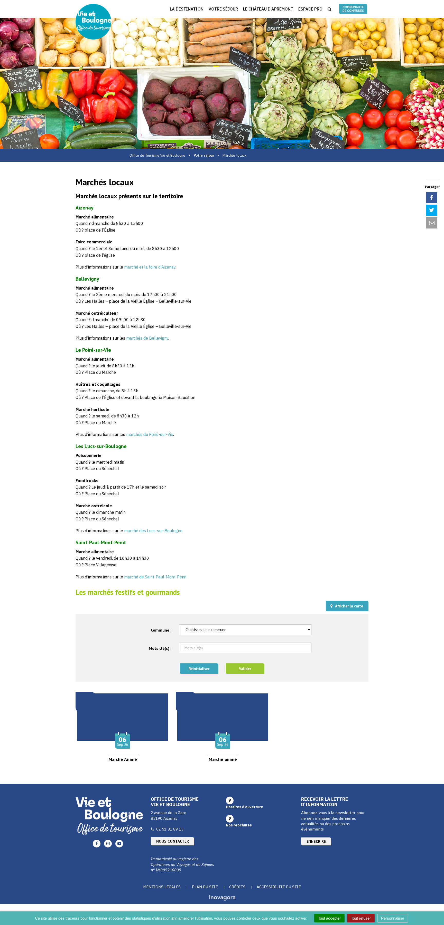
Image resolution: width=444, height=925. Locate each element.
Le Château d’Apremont (268, 9)
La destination (186, 9)
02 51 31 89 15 (169, 829)
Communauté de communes (353, 9)
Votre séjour (223, 9)
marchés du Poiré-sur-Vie (149, 434)
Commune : (161, 630)
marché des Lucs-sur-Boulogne (153, 530)
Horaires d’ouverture (244, 807)
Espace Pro (310, 9)
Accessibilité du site (279, 886)
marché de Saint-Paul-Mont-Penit (155, 576)
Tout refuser (361, 918)
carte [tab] (349, 606)
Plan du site (205, 886)
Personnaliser (392, 918)
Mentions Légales (162, 886)
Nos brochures (239, 825)
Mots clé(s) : (160, 648)
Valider (245, 668)
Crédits (237, 886)
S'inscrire (316, 841)
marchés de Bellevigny (147, 338)
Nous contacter (172, 841)
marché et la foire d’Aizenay (149, 267)
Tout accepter (329, 918)
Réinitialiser (199, 668)
